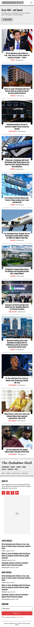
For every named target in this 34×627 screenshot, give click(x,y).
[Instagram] (8, 493)
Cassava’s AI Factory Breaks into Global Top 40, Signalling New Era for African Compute (17, 307)
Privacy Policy (19, 617)
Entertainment (13, 385)
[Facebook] (3, 493)
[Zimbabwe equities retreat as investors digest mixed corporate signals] (17, 112)
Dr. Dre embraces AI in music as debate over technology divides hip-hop (17, 380)
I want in (16, 613)
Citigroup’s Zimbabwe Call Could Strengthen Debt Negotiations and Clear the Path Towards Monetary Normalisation (17, 163)
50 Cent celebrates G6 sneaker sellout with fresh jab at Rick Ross (17, 451)
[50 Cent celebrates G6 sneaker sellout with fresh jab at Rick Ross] (17, 437)
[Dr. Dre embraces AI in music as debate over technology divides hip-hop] (17, 366)
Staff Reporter (19, 60)
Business (13, 95)
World (13, 60)
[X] (12, 493)
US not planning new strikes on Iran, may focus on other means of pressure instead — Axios (16, 55)
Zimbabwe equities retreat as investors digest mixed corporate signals (17, 126)
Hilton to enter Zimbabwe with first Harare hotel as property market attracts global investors (17, 91)
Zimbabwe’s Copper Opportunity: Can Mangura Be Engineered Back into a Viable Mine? (17, 271)
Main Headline (13, 131)
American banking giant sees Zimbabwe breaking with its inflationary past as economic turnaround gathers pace (17, 343)
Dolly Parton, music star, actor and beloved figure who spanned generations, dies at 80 (16, 416)
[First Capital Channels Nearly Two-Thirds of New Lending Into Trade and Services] (17, 186)
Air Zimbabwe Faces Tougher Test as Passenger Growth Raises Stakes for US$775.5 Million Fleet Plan (17, 235)
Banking (13, 169)
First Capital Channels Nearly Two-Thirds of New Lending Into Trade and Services (17, 200)
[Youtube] (17, 493)
